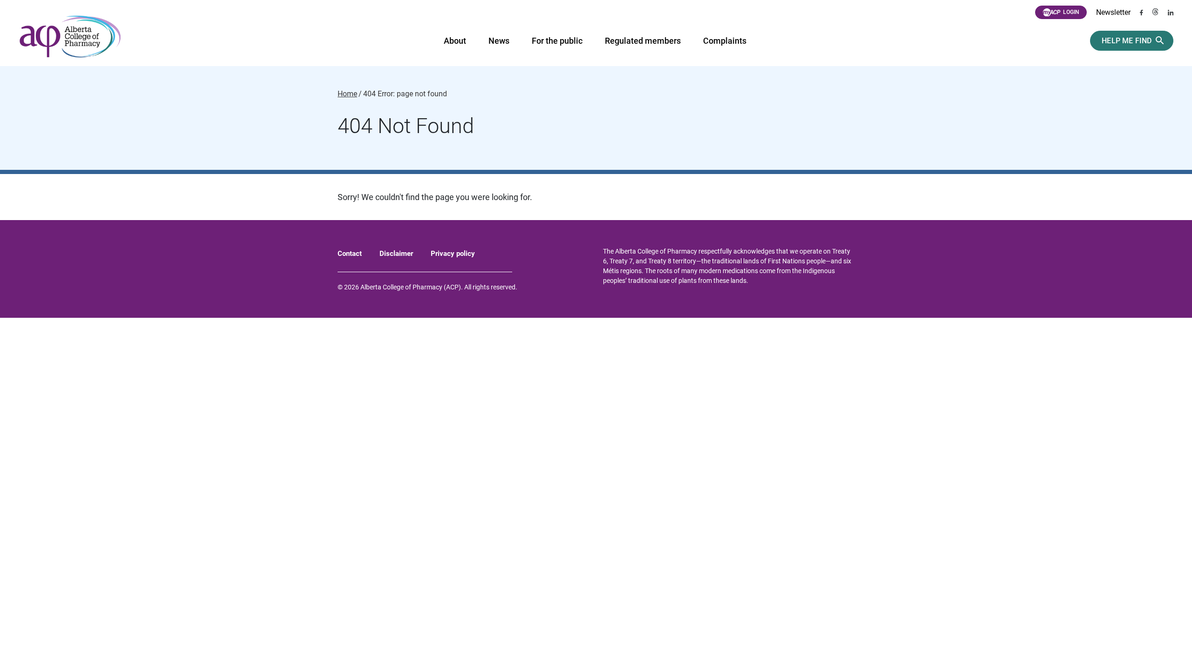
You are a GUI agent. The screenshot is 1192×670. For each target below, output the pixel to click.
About (455, 41)
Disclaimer (396, 253)
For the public (557, 41)
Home (347, 94)
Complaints (724, 41)
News (498, 41)
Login (1071, 12)
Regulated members (643, 41)
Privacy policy (453, 253)
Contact (350, 253)
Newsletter (1113, 12)
